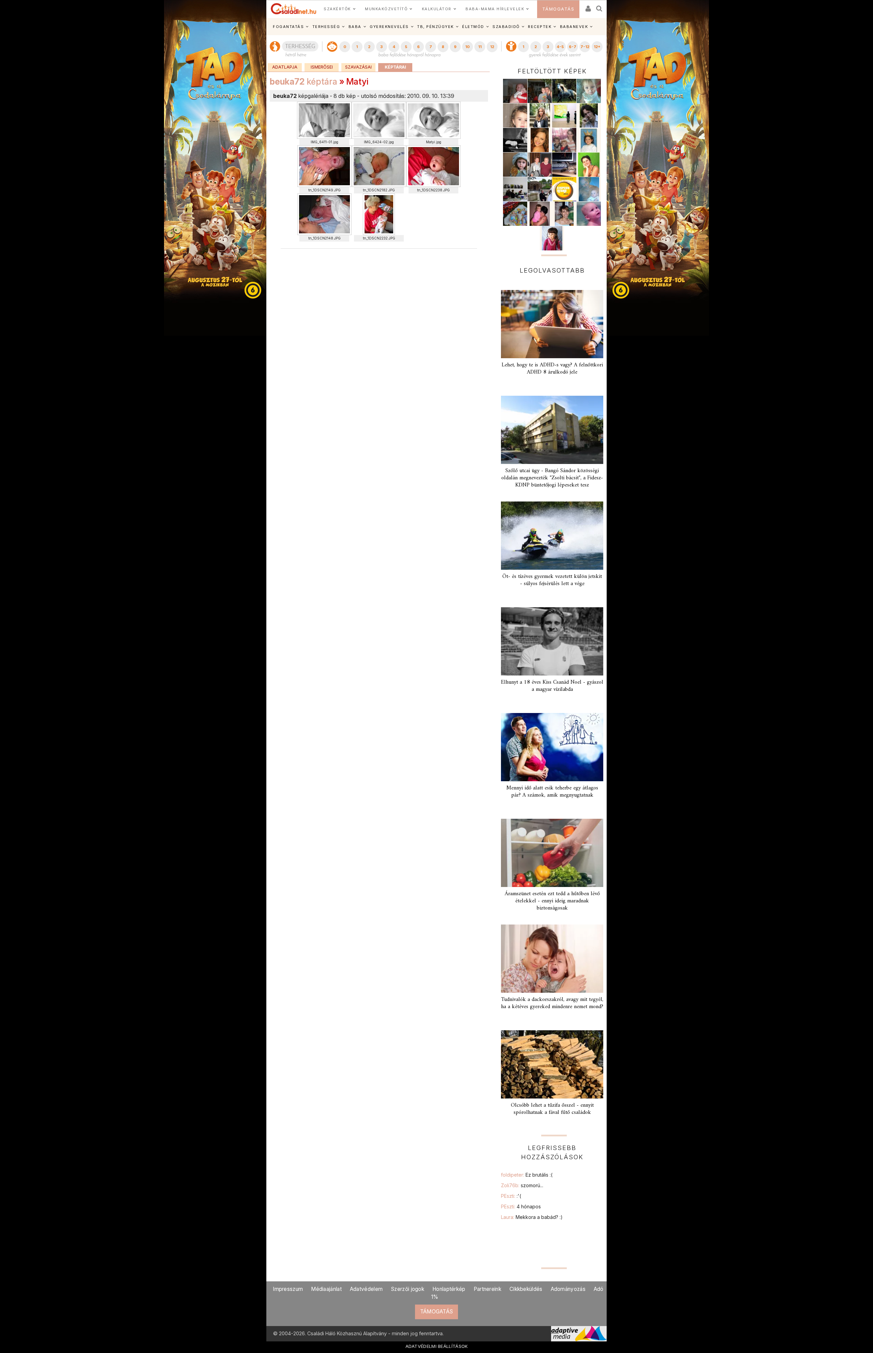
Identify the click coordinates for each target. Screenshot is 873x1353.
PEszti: (511, 1196)
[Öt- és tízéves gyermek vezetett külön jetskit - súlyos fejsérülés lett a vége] (552, 535)
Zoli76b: (522, 1185)
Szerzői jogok (407, 1289)
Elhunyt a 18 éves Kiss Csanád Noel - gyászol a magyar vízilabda (552, 686)
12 (492, 46)
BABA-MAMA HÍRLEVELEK (494, 8)
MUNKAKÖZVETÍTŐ (386, 8)
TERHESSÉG (326, 26)
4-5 (560, 46)
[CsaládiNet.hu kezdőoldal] (293, 8)
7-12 (584, 46)
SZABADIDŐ (506, 26)
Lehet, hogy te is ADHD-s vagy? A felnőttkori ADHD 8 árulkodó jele (552, 368)
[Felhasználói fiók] (587, 6)
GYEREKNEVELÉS (389, 26)
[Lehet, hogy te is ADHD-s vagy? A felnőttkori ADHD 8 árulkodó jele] (552, 324)
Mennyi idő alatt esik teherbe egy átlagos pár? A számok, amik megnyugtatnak (552, 791)
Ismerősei (322, 67)
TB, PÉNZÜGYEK (435, 26)
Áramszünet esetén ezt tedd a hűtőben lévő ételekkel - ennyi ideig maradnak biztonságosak (552, 901)
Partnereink (487, 1289)
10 (467, 46)
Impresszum (288, 1289)
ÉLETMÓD (473, 26)
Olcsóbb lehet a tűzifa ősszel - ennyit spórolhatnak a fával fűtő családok (552, 1109)
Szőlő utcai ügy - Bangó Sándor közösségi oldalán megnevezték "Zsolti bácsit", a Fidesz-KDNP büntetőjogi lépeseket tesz (552, 478)
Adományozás (568, 1289)
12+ (597, 46)
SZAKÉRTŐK (337, 8)
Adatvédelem (366, 1289)
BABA (355, 26)
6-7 (572, 46)
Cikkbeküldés (526, 1289)
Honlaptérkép (448, 1289)
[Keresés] (599, 6)
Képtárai (395, 67)
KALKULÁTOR (437, 8)
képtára (303, 81)
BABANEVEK (574, 26)
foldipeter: (526, 1175)
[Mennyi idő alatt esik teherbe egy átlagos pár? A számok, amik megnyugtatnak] (552, 747)
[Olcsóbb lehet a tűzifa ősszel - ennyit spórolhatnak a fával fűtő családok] (552, 1064)
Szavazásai (358, 67)
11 (480, 46)
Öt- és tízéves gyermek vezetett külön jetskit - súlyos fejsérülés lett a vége (552, 580)
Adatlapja (284, 67)
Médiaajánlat (326, 1289)
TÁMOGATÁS (558, 9)
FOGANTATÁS (288, 26)
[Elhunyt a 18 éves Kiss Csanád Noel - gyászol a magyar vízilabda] (552, 641)
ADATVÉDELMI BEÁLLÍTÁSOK (436, 1346)
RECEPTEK (539, 26)
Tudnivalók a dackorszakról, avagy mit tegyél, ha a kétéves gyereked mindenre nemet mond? (552, 1003)
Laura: (532, 1217)
